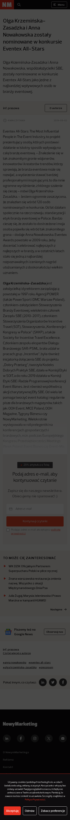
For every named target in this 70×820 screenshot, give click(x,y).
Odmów (30, 811)
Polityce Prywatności (35, 800)
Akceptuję (12, 811)
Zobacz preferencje (53, 811)
